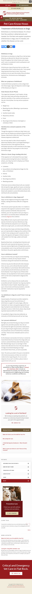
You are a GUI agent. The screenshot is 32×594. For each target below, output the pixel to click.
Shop (8, 5)
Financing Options (8, 470)
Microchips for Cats (8, 439)
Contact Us (17, 423)
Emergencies (25, 5)
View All (27, 430)
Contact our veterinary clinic (18, 368)
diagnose (9, 216)
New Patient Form (8, 467)
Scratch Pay (6, 474)
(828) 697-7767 (16, 2)
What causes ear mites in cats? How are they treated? (15, 449)
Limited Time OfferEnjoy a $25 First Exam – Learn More (16, 19)
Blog (4, 480)
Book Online (17, 8)
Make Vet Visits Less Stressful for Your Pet (14, 434)
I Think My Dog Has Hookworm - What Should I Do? (15, 443)
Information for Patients (11, 463)
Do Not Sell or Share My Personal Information (16, 587)
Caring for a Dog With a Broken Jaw (10, 548)
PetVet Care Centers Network (18, 585)
